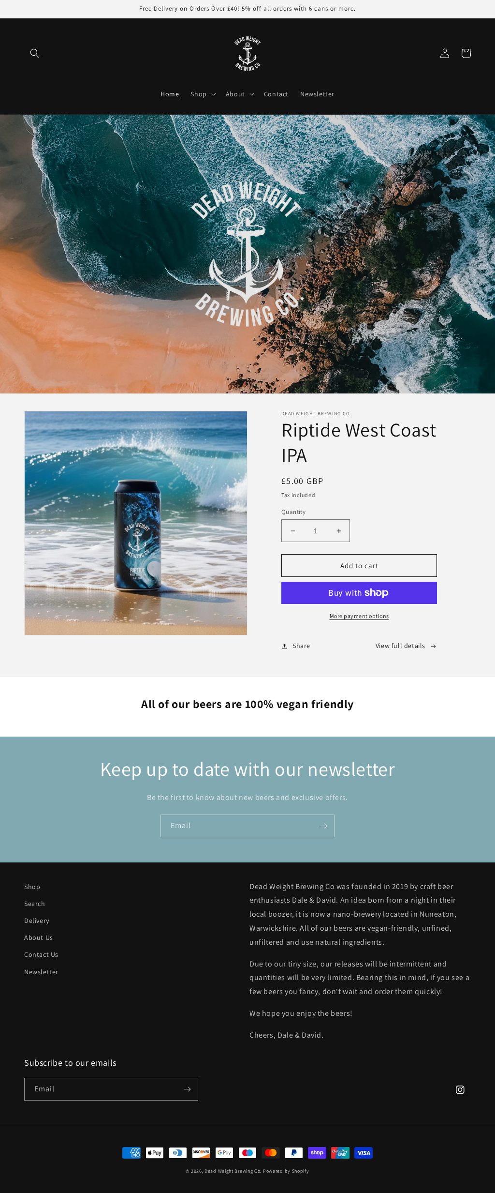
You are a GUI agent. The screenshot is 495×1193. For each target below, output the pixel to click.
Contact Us (41, 954)
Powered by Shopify (286, 1171)
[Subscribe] (323, 826)
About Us (38, 937)
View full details (400, 645)
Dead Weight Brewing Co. (233, 1171)
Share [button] (301, 645)
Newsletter (41, 971)
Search (34, 903)
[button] (34, 53)
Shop (32, 886)
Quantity (293, 512)
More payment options (359, 615)
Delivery (36, 920)
